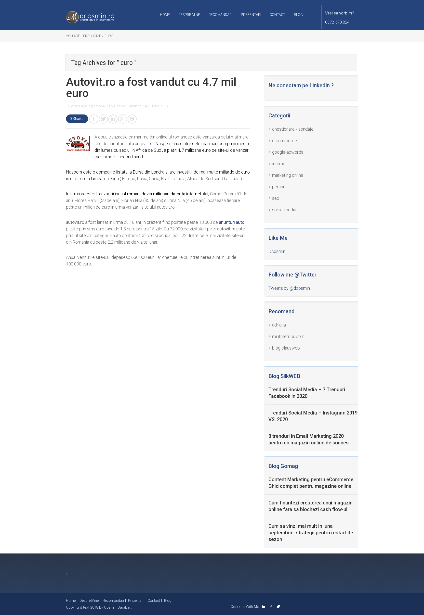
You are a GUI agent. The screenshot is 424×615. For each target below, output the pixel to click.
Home (165, 15)
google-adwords (287, 152)
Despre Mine (189, 15)
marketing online (287, 175)
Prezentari (251, 15)
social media (284, 209)
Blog (298, 15)
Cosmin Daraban (127, 106)
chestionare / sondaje (293, 129)
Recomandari (220, 15)
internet (279, 163)
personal (98, 106)
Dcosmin (276, 251)
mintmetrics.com (288, 336)
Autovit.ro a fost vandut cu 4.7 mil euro (151, 87)
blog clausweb (286, 348)
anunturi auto (231, 222)
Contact (277, 15)
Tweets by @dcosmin (289, 288)
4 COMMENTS (156, 106)
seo (275, 198)
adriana (279, 324)
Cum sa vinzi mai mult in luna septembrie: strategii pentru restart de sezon (310, 532)
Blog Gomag (283, 466)
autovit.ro (144, 143)
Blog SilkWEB (284, 376)
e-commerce (284, 140)
